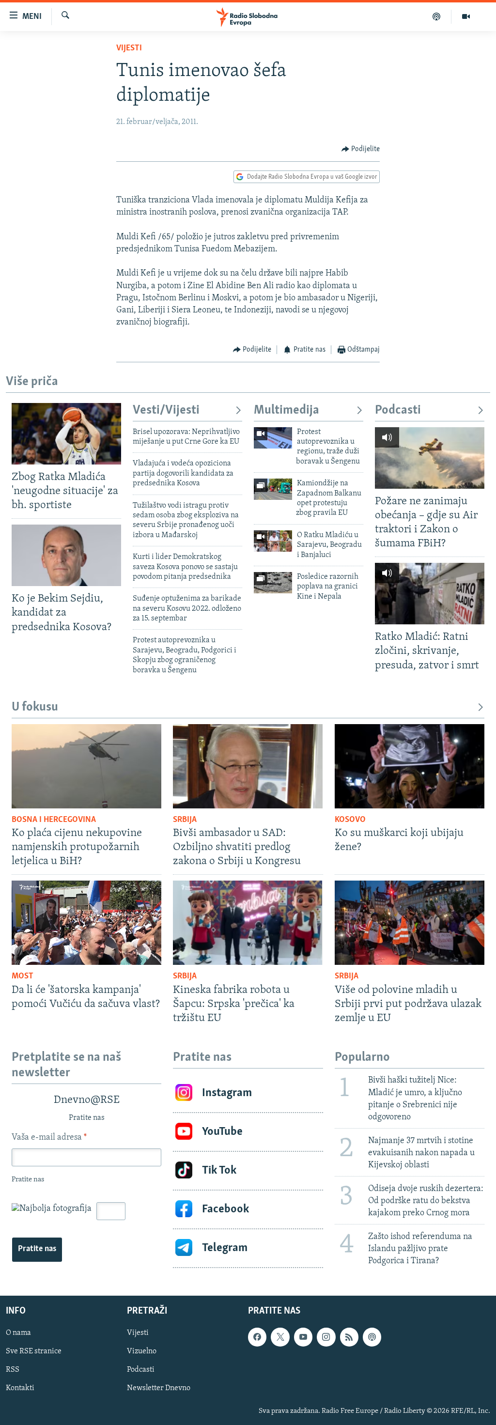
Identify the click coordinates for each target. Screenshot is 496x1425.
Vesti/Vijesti (166, 410)
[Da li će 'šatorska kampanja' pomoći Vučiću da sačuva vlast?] (86, 923)
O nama (18, 1333)
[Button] (360, 149)
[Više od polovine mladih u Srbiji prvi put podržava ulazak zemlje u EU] (409, 923)
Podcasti (398, 410)
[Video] (465, 16)
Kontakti (20, 1388)
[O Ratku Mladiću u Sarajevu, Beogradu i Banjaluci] (273, 541)
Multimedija (286, 410)
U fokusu (35, 707)
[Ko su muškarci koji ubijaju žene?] (409, 766)
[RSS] (349, 1337)
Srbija (185, 820)
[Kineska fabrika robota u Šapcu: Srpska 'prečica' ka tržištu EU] (248, 923)
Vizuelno (141, 1351)
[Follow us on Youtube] (303, 1337)
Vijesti (129, 48)
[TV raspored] (372, 1337)
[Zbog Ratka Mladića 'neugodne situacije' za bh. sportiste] (66, 434)
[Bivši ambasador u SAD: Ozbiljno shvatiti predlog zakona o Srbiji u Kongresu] (248, 766)
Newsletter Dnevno (158, 1388)
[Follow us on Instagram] (326, 1337)
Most (22, 976)
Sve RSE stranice (34, 1351)
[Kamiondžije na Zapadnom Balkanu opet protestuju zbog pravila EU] (273, 489)
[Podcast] (436, 16)
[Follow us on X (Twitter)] (280, 1337)
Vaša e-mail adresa (49, 1137)
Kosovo (350, 820)
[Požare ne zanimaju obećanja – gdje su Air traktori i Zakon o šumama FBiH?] (429, 458)
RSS (12, 1370)
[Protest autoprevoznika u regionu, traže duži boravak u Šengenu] (273, 438)
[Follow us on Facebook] (257, 1337)
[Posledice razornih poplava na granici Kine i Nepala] (273, 582)
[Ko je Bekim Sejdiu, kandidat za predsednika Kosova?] (66, 555)
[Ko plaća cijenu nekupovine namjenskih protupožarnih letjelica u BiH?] (86, 766)
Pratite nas (37, 1249)
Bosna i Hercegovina (54, 820)
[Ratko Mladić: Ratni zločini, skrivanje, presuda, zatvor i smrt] (429, 593)
